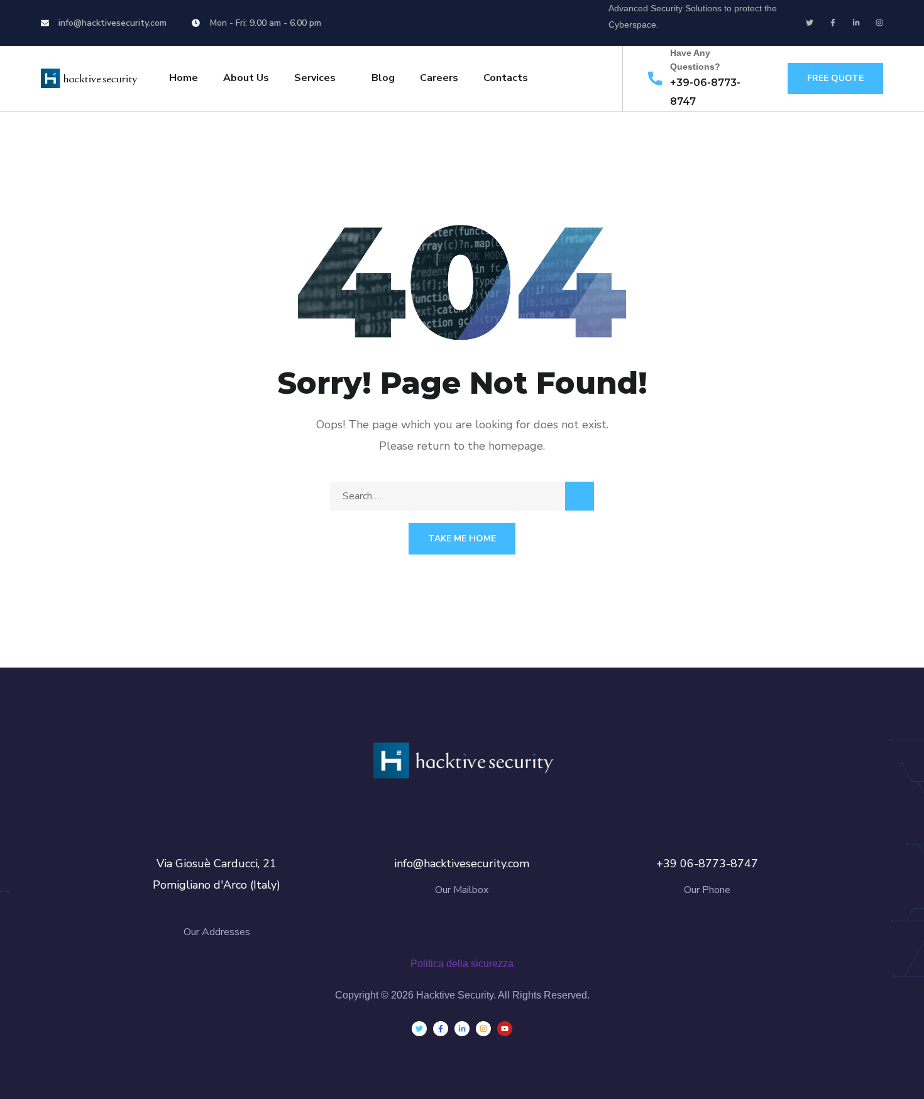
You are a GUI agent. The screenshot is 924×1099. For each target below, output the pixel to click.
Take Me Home (462, 538)
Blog (383, 78)
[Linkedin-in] (856, 22)
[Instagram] (879, 22)
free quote (835, 78)
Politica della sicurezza (462, 963)
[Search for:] (462, 496)
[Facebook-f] (833, 22)
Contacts (505, 78)
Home (183, 78)
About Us (246, 78)
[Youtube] (504, 1028)
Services (315, 78)
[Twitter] (809, 22)
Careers (439, 78)
